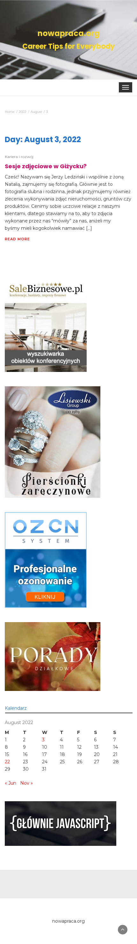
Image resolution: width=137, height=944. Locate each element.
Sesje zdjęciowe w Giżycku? (46, 166)
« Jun (10, 783)
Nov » (26, 783)
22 (7, 762)
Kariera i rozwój (19, 156)
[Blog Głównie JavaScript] (60, 823)
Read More (17, 239)
